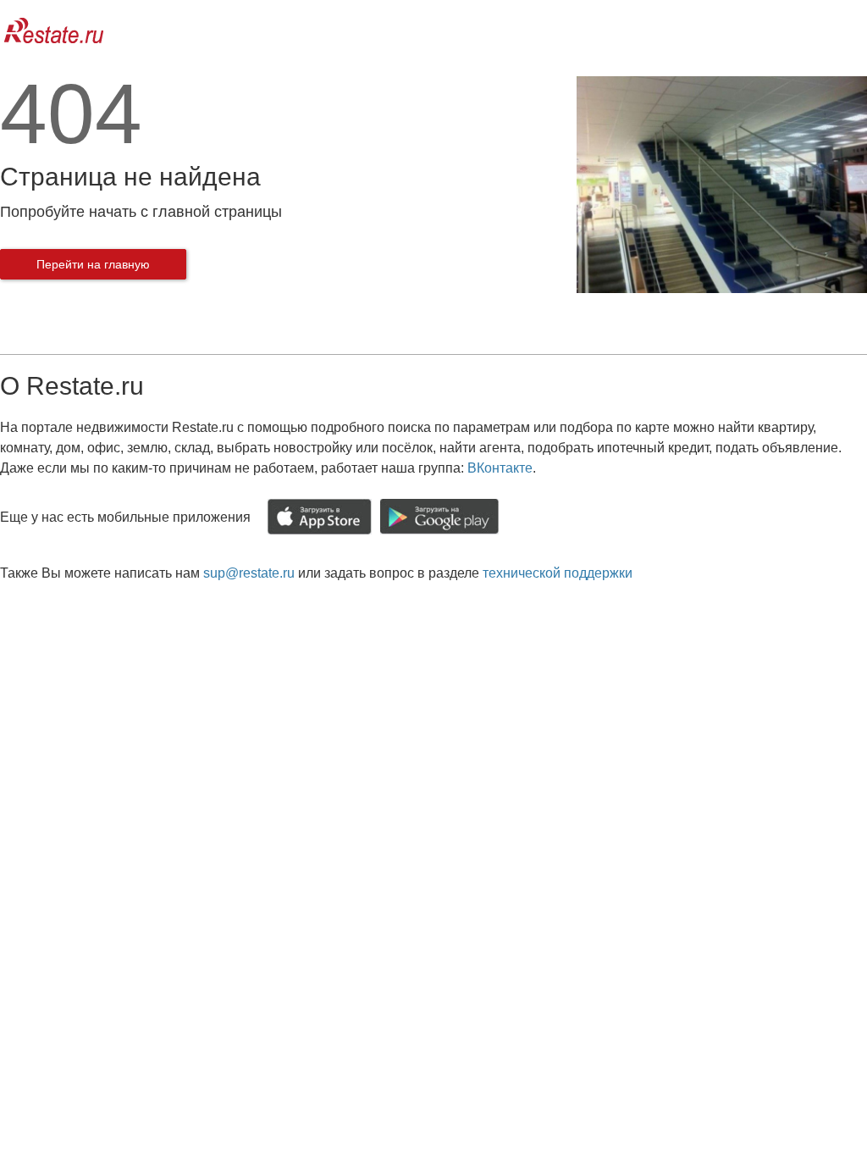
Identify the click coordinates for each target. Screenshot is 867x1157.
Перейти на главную (93, 264)
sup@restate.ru (249, 573)
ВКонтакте (500, 468)
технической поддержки (557, 573)
